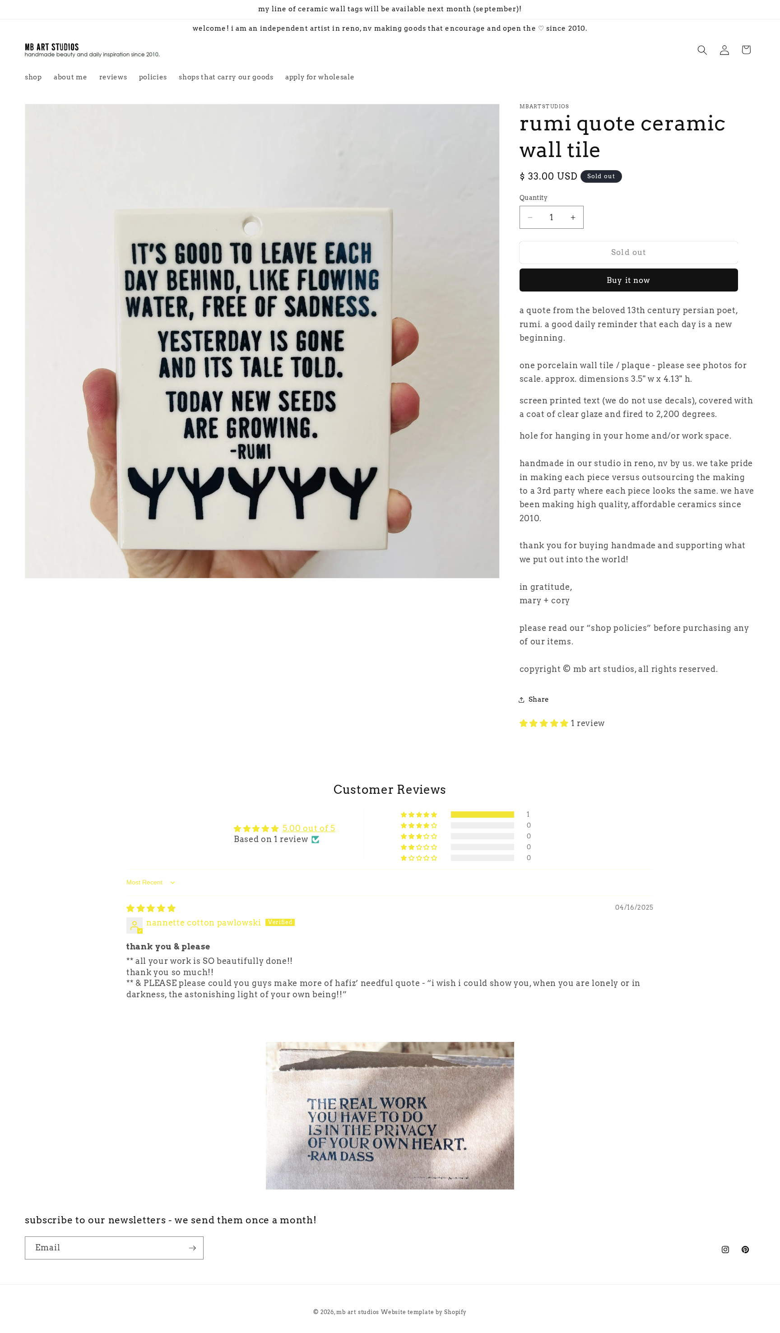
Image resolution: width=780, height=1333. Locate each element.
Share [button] (539, 699)
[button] (702, 49)
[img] (151, 908)
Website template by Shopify (424, 1312)
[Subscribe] (192, 1248)
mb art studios (357, 1312)
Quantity (534, 198)
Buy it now (628, 280)
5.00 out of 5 (309, 828)
